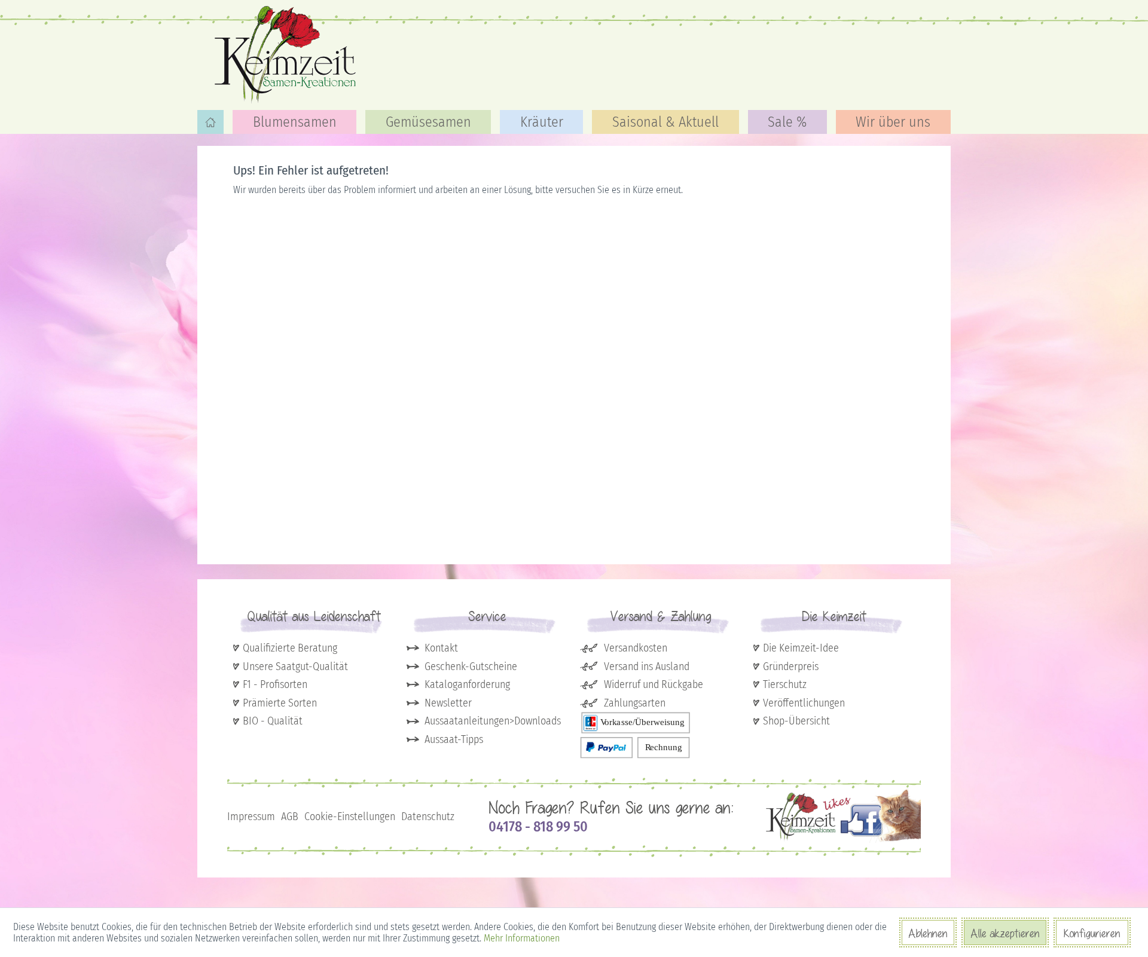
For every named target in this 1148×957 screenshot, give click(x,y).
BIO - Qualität (273, 720)
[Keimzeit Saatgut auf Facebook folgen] (843, 840)
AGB (289, 816)
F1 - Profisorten (275, 684)
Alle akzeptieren (1005, 933)
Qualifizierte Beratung (290, 648)
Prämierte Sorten (280, 703)
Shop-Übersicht (796, 720)
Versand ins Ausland (646, 666)
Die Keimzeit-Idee (801, 648)
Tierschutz (785, 684)
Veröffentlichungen (804, 703)
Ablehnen (928, 933)
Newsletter (448, 703)
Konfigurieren (1092, 933)
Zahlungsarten (634, 703)
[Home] (210, 122)
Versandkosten (635, 648)
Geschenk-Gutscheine (471, 666)
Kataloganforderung (467, 684)
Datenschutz (427, 816)
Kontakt (441, 648)
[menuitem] (210, 122)
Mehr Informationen (522, 938)
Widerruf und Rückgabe (653, 684)
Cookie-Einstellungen (349, 816)
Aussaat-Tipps (454, 739)
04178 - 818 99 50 (538, 827)
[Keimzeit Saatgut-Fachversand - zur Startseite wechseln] (287, 54)
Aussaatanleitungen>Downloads (493, 720)
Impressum (251, 816)
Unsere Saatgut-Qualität (295, 666)
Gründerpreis (791, 666)
